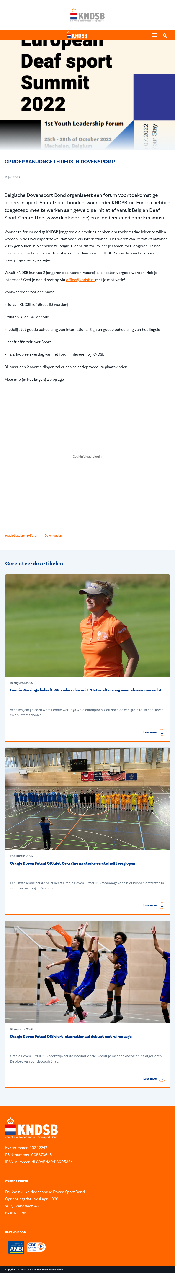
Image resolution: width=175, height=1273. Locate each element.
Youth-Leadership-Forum (22, 535)
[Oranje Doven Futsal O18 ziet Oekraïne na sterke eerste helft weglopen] (87, 799)
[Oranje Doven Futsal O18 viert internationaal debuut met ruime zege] (87, 972)
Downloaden (53, 535)
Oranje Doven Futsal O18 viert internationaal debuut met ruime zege (71, 1036)
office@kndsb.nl (80, 279)
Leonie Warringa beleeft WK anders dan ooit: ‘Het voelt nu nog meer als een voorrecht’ (86, 690)
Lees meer (153, 733)
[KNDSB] (77, 35)
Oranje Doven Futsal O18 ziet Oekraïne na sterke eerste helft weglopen (72, 863)
